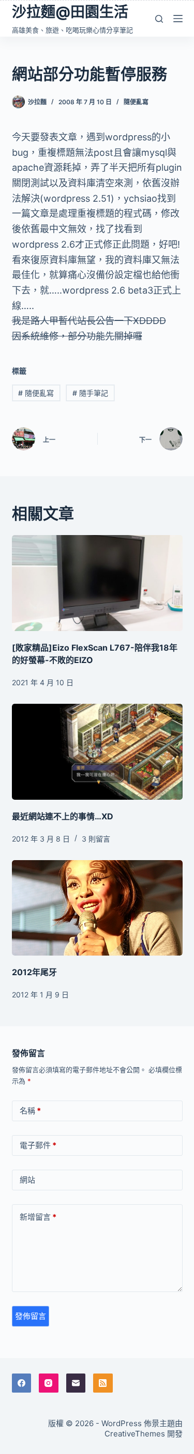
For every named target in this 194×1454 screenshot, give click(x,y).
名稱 (30, 1111)
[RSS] (103, 1383)
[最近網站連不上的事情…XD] (97, 752)
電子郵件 (38, 1145)
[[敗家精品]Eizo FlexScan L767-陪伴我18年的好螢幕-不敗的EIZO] (97, 583)
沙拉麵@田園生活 (70, 12)
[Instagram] (48, 1383)
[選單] (178, 18)
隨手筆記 (90, 393)
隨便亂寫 (136, 102)
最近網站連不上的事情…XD (62, 816)
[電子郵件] (76, 1383)
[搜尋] (159, 19)
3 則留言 (96, 838)
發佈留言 (30, 1316)
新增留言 (38, 1217)
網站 (27, 1180)
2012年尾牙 (34, 972)
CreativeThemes (135, 1434)
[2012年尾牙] (97, 908)
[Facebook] (22, 1383)
